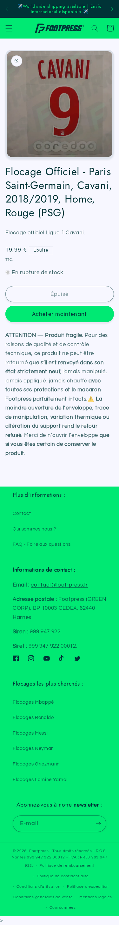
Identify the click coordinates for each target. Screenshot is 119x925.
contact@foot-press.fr (59, 584)
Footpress (39, 851)
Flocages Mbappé (33, 702)
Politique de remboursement (66, 866)
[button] (8, 28)
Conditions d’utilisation (38, 887)
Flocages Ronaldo (33, 717)
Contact (22, 513)
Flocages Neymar (33, 748)
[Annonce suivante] (112, 9)
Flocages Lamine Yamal (40, 779)
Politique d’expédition (88, 887)
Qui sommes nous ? (34, 528)
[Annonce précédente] (7, 9)
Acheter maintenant (59, 314)
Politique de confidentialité (63, 876)
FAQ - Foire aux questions (42, 544)
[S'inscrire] (98, 823)
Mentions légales (95, 897)
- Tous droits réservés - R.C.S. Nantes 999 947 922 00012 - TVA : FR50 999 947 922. (60, 858)
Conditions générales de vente (43, 897)
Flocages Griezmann (36, 763)
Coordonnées (63, 908)
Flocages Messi (30, 733)
